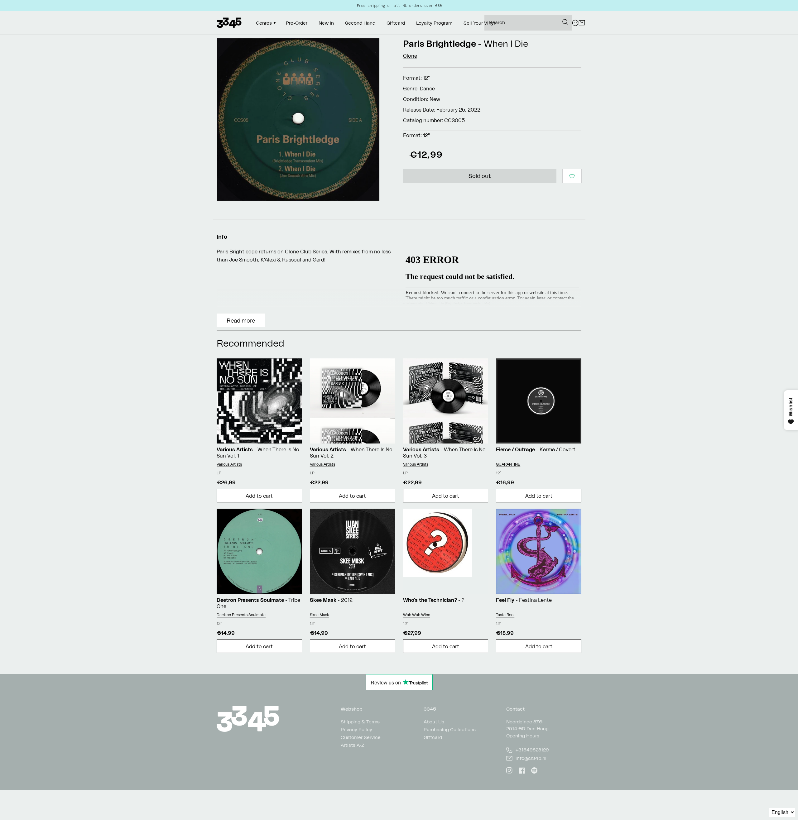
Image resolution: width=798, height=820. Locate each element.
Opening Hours (522, 736)
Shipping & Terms (360, 722)
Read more (241, 320)
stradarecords (413, 303)
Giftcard (433, 737)
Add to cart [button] (259, 496)
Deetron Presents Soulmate (241, 614)
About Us (434, 722)
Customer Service (361, 737)
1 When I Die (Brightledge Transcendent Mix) (457, 303)
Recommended (250, 343)
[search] (528, 23)
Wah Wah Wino (416, 614)
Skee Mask (319, 614)
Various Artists (229, 464)
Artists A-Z (352, 745)
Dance (427, 88)
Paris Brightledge (439, 43)
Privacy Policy (356, 729)
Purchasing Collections (450, 729)
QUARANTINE (508, 464)
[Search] (565, 22)
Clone (410, 56)
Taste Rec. (505, 614)
